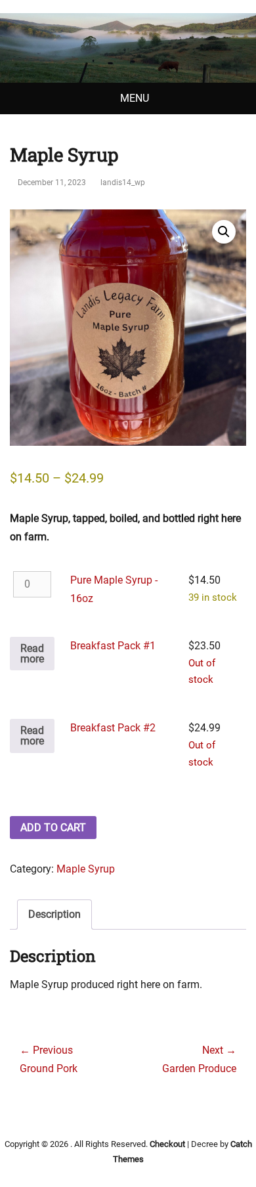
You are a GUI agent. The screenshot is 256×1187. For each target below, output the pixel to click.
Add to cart (53, 827)
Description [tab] (54, 914)
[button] (224, 232)
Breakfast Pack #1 (113, 645)
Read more (32, 653)
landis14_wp (122, 182)
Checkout (167, 1144)
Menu (134, 98)
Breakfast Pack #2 (113, 728)
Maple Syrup (85, 869)
